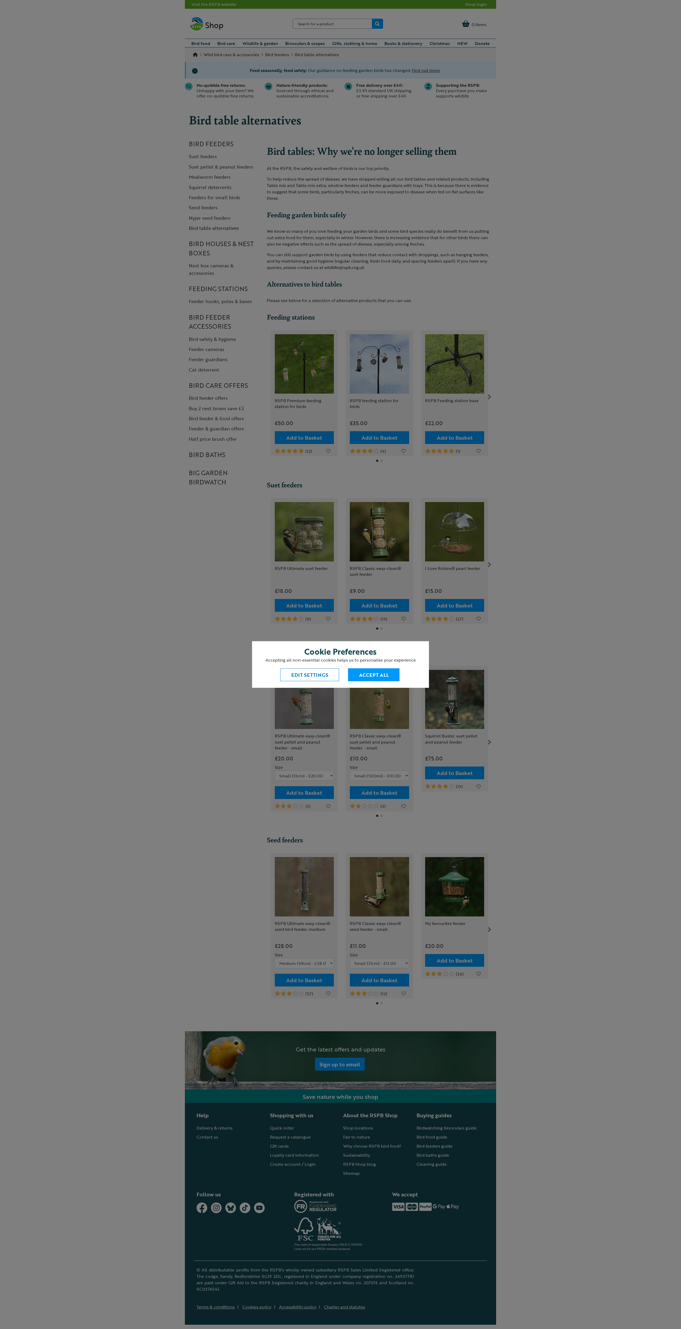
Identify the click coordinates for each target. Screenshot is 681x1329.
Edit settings (309, 674)
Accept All (374, 674)
